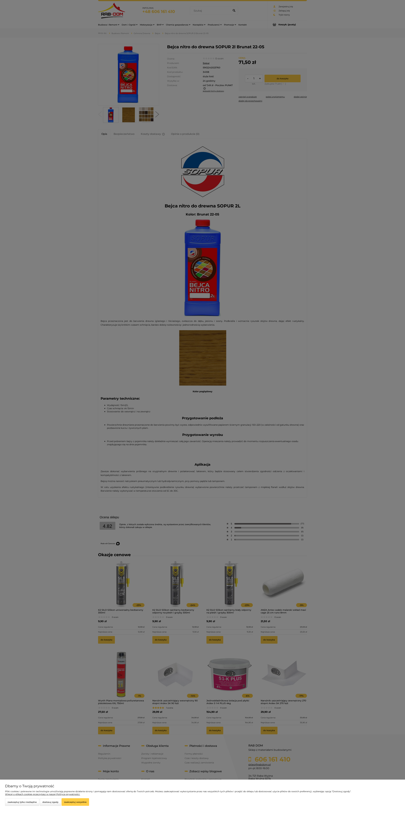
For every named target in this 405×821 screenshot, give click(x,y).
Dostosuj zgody (50, 802)
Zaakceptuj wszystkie (75, 802)
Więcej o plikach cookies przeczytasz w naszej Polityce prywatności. (42, 794)
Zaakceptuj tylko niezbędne (22, 802)
